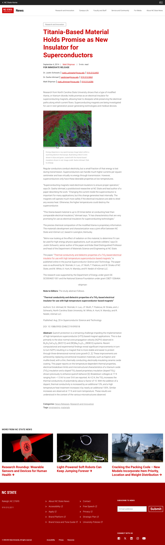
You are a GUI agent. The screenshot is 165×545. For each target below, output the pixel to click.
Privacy (61, 540)
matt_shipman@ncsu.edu (68, 81)
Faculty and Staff (99, 10)
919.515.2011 (8, 507)
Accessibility (51, 540)
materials (65, 407)
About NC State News (155, 10)
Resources (71, 540)
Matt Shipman (69, 64)
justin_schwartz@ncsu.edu (73, 73)
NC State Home (10, 2)
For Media (138, 10)
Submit (155, 509)
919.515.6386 (87, 81)
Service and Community (120, 10)
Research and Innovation (64, 10)
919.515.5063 (87, 77)
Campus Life (84, 10)
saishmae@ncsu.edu (70, 77)
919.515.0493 (93, 73)
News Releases (62, 404)
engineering (54, 407)
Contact (87, 501)
